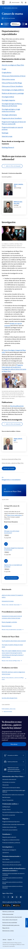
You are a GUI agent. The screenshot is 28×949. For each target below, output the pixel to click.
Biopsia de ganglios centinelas (9, 622)
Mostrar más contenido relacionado (11, 604)
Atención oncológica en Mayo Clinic (13, 65)
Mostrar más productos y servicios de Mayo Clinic (13, 678)
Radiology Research (8, 147)
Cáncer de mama (12, 13)
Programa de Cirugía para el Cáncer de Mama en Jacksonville (14, 123)
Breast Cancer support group (14, 515)
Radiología (5, 133)
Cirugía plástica (6, 72)
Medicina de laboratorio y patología (13, 93)
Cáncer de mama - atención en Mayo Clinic (13, 463)
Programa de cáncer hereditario (12, 118)
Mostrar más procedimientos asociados (12, 629)
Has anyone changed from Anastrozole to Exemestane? (14, 548)
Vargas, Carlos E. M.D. (18, 439)
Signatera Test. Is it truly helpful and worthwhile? (13, 565)
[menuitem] (15, 24)
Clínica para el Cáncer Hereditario (12, 86)
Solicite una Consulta (9, 18)
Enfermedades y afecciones (10, 8)
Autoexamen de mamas (8, 601)
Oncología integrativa (8, 100)
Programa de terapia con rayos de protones (12, 128)
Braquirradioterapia (6, 626)
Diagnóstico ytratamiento (5, 24)
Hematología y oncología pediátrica (13, 90)
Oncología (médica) (8, 97)
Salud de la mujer (7, 136)
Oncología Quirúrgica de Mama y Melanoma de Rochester (12, 105)
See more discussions (11, 578)
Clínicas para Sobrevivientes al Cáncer (14, 76)
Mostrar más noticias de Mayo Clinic (11, 660)
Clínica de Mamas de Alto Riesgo (12, 83)
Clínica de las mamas (8, 79)
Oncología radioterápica (9, 115)
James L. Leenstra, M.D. (18, 185)
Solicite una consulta (9, 468)
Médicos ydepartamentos (15, 24)
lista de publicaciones (17, 406)
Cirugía (4, 69)
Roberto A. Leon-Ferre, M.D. (18, 202)
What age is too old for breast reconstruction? (11, 531)
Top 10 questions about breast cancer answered (14, 640)
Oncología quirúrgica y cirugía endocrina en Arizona (11, 110)
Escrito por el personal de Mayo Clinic (11, 459)
